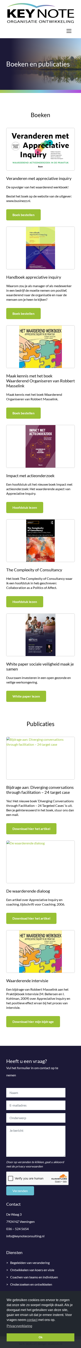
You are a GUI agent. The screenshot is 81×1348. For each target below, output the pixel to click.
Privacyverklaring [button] (19, 1326)
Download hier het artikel (31, 829)
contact (32, 1320)
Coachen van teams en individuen (34, 1277)
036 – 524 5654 (17, 1229)
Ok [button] (41, 1337)
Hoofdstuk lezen (24, 507)
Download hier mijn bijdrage (33, 1021)
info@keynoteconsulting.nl (25, 1236)
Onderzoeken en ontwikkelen (31, 1284)
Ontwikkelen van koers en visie (32, 1270)
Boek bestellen (23, 215)
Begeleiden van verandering (30, 1263)
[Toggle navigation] (69, 31)
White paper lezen (26, 696)
